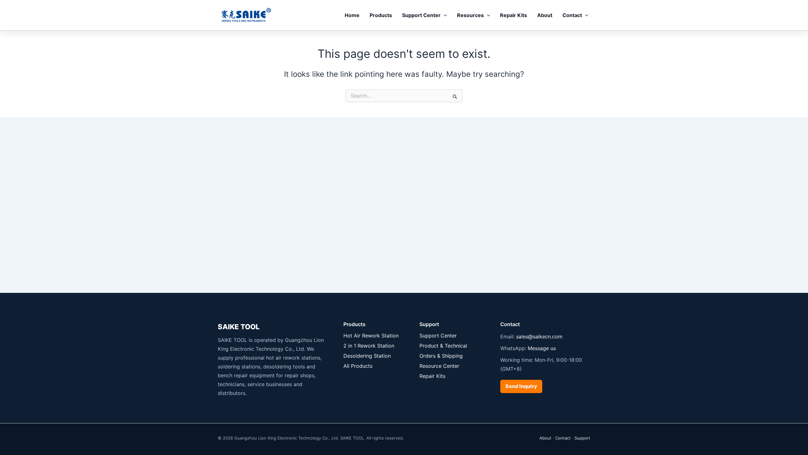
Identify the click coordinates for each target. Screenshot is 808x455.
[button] (444, 15)
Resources (470, 15)
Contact (572, 15)
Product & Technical (443, 346)
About (544, 15)
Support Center (421, 15)
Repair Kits (513, 15)
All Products (357, 366)
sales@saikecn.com (539, 336)
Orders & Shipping (441, 356)
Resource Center (439, 366)
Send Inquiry (521, 386)
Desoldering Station (367, 356)
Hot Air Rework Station (371, 335)
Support (582, 437)
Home (352, 15)
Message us (542, 348)
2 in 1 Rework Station (368, 346)
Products (381, 15)
